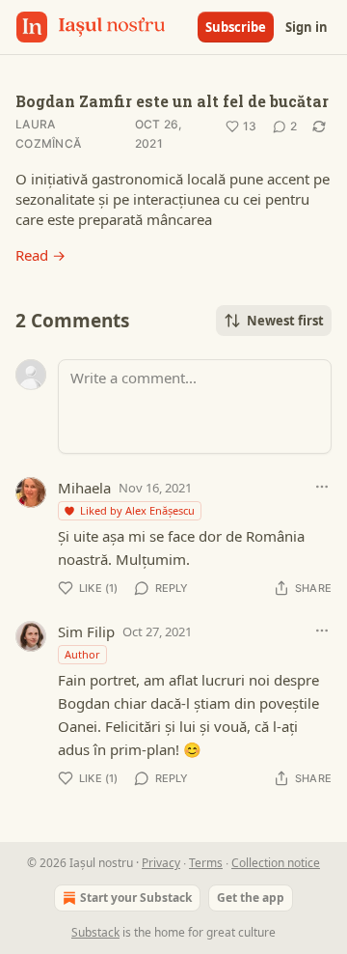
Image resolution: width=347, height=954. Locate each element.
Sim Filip (86, 631)
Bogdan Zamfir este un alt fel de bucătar (172, 101)
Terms (206, 863)
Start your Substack (136, 897)
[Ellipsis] (322, 486)
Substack (95, 932)
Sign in (306, 27)
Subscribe (235, 27)
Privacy (161, 863)
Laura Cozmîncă (48, 134)
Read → (40, 255)
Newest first (285, 320)
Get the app (250, 897)
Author (82, 654)
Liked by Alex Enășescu (137, 510)
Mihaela (84, 487)
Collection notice (275, 863)
